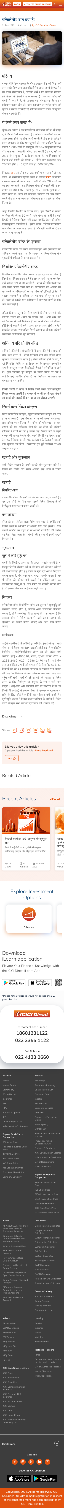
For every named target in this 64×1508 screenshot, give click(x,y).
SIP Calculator (41, 1269)
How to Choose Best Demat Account (13, 1259)
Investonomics (42, 1341)
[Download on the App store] (19, 1478)
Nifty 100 (7, 1350)
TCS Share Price (42, 1189)
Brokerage (40, 1080)
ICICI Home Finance (12, 1415)
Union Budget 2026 (12, 1121)
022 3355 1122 (32, 1040)
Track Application (43, 1375)
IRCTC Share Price (11, 1154)
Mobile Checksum (43, 1371)
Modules (39, 1337)
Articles (38, 1323)
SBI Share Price (10, 1142)
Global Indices (10, 1323)
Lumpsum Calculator (45, 1246)
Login (17, 4)
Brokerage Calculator (45, 1260)
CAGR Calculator (43, 1274)
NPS (5, 1108)
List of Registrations (44, 1161)
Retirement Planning (45, 1085)
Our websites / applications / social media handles (48, 1361)
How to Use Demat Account (12, 1252)
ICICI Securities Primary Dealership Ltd (14, 1421)
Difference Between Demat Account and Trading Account (12, 1290)
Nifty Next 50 (9, 1346)
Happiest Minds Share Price (45, 1184)
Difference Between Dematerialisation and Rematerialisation (14, 1239)
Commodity (8, 1089)
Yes (10, 758)
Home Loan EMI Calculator (48, 1278)
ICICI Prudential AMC (13, 1401)
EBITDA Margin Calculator (47, 1237)
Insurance (7, 1098)
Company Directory (12, 1176)
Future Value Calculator (46, 1242)
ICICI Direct (8, 1410)
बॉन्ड (13, 173)
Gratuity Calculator (44, 1256)
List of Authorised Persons (48, 1366)
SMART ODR (41, 1129)
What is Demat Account (14, 1246)
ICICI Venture (9, 1406)
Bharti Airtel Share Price (46, 1199)
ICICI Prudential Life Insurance (12, 1395)
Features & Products (45, 1148)
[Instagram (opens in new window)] (23, 1462)
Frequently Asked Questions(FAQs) (43, 1142)
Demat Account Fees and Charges (15, 1281)
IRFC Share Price (11, 1158)
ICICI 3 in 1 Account (44, 1296)
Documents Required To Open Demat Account (14, 1274)
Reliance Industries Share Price (15, 1148)
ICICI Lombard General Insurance (14, 1388)
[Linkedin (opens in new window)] (39, 1462)
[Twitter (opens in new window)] (31, 1462)
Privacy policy (41, 1124)
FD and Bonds (10, 1094)
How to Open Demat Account (13, 1299)
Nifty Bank (8, 1355)
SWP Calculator (42, 1265)
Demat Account (42, 1301)
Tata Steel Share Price (13, 1172)
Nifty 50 (6, 1360)
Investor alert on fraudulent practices (48, 1135)
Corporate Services (44, 1108)
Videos (38, 1332)
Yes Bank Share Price (13, 1167)
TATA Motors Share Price (47, 1212)
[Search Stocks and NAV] (56, 4)
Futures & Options (11, 1112)
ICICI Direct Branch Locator (48, 1152)
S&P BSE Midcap (11, 1327)
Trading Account (43, 1305)
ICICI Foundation (11, 1377)
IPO (4, 1117)
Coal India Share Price (45, 1203)
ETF (4, 1103)
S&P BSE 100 (9, 1332)
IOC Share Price (10, 1163)
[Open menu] (60, 4)
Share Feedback (44, 750)
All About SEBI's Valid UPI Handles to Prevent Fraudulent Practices (15, 1228)
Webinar (39, 1327)
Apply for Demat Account (37, 4)
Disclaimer (10, 716)
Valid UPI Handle (43, 1166)
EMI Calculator (42, 1251)
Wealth (38, 1098)
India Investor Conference (15, 1126)
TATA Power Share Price (46, 1194)
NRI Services (41, 1103)
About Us (39, 1112)
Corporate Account (44, 1310)
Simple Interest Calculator (47, 1225)
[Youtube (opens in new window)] (47, 1462)
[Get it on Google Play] (44, 1478)
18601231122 (32, 1033)
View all (56, 799)
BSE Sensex (8, 1337)
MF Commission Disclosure (48, 1157)
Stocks (6, 1080)
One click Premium (44, 1089)
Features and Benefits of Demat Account (15, 1266)
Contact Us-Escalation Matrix (46, 1118)
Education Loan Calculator (47, 1283)
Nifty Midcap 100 (11, 1341)
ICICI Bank (8, 1373)
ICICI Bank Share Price (45, 1208)
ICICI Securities (10, 1382)
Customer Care (42, 1094)
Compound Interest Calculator (44, 1232)
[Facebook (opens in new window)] (15, 1462)
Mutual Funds (9, 1085)
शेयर (48, 177)
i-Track (38, 1354)
